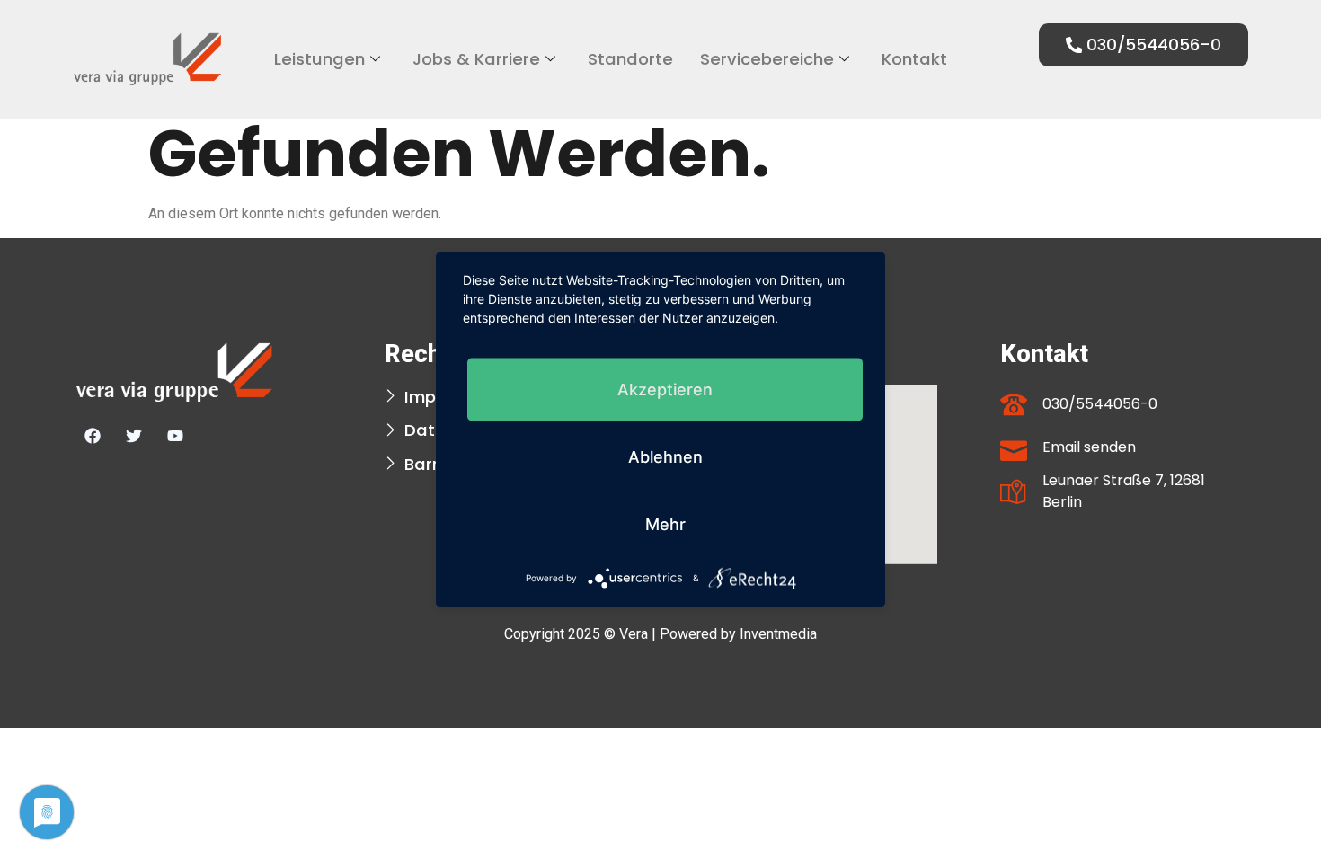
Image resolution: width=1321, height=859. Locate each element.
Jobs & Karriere (476, 59)
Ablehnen (665, 456)
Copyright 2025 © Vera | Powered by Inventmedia (660, 633)
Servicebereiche (767, 59)
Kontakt (914, 59)
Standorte (630, 59)
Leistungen (319, 59)
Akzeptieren (665, 389)
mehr (665, 524)
